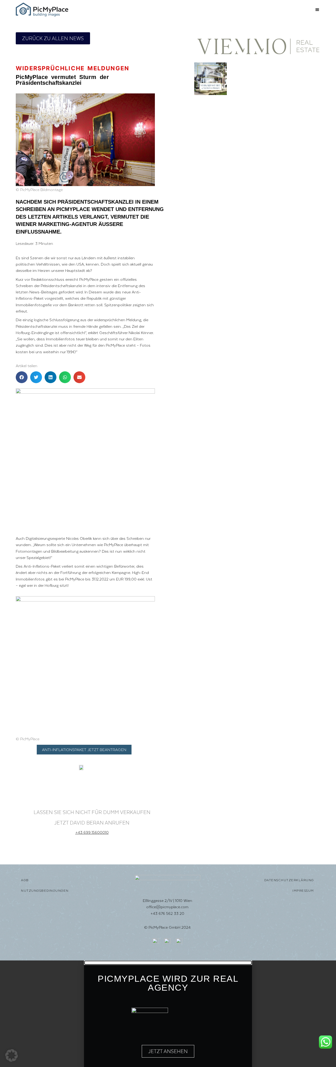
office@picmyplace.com (167, 907)
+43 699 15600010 (92, 832)
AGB (25, 880)
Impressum (303, 890)
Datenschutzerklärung (289, 880)
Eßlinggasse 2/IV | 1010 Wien (167, 900)
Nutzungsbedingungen (45, 890)
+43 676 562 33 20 (167, 913)
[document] (168, 1013)
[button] (317, 10)
